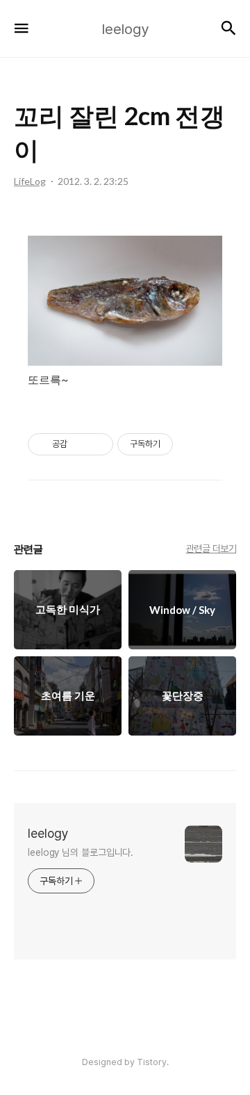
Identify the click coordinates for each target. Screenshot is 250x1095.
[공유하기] (80, 444)
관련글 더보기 (211, 548)
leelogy (48, 833)
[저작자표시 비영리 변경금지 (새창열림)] (191, 444)
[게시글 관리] (97, 444)
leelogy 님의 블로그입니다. (80, 852)
